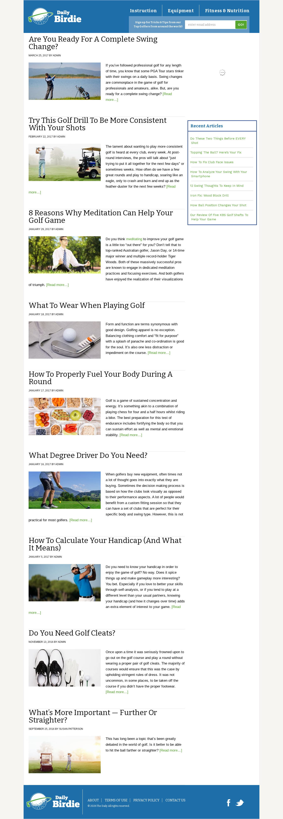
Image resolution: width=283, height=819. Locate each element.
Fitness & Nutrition (227, 10)
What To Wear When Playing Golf (87, 305)
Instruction (143, 10)
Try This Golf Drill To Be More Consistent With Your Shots (98, 124)
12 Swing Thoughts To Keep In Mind (216, 186)
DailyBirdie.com (55, 16)
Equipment (181, 10)
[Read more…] (57, 285)
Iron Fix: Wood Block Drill (209, 195)
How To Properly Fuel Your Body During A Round (101, 378)
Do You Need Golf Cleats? (72, 633)
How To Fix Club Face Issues (211, 162)
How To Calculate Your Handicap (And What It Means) (105, 544)
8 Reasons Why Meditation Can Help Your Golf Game (101, 216)
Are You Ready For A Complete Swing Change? (93, 43)
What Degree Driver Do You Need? (88, 455)
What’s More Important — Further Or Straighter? (93, 716)
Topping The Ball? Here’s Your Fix (215, 152)
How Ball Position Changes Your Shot (218, 205)
